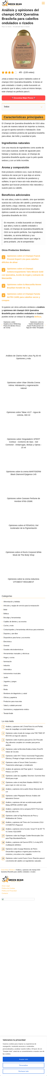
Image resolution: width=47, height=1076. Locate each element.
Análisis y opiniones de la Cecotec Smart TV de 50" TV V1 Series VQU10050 (25, 830)
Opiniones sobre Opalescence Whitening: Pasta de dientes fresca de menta (12, 325)
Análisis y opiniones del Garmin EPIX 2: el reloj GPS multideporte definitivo (24, 843)
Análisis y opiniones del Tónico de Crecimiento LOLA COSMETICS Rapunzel (24, 823)
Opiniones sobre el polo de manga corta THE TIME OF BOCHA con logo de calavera (25, 734)
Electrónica (7, 641)
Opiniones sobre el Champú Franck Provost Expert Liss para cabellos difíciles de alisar (21, 259)
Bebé (5, 610)
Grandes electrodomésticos (13, 649)
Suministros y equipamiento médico (16, 709)
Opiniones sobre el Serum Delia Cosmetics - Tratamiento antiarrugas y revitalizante (21, 763)
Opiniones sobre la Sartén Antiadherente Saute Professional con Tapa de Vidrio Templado (35, 325)
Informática (7, 669)
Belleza (6, 614)
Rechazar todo (23, 1071)
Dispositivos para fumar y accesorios (16, 637)
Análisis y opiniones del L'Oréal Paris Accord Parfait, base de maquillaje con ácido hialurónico (24, 728)
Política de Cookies (8, 888)
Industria (6, 665)
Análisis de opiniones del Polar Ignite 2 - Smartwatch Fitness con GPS (24, 770)
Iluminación (7, 661)
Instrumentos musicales (12, 673)
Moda (5, 689)
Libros (5, 685)
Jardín (5, 677)
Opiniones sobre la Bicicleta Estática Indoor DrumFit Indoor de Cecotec (24, 750)
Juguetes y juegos (10, 681)
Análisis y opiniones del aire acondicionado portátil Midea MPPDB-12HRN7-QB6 (23, 803)
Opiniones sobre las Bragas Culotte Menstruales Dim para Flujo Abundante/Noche (25, 837)
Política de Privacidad (9, 891)
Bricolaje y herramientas (12, 618)
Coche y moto (8, 625)
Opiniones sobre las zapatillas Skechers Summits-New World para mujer (25, 777)
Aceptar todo (23, 1059)
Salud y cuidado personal (12, 705)
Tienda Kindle (8, 713)
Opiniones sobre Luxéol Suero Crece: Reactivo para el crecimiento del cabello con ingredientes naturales (25, 859)
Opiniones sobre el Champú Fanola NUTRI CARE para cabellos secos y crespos (21, 297)
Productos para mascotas (12, 701)
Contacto (5, 893)
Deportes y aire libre (10, 633)
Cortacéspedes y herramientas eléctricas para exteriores (23, 629)
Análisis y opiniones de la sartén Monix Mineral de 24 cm (24, 790)
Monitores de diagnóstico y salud (15, 693)
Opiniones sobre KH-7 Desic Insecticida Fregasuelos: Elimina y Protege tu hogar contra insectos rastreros (25, 757)
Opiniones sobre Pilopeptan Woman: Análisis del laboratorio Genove (23, 797)
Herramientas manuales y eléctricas (16, 653)
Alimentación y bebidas (11, 602)
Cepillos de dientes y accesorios (15, 621)
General (6, 645)
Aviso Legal (6, 886)
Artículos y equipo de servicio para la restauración (21, 606)
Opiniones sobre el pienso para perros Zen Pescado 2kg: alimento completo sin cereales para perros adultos (24, 742)
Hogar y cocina (8, 657)
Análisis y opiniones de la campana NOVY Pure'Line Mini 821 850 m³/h (24, 810)
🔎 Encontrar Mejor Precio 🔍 (23, 98)
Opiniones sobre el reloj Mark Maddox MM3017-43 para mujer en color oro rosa (24, 783)
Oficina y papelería (10, 697)
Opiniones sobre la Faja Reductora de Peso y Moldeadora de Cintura (22, 817)
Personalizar (23, 1065)
